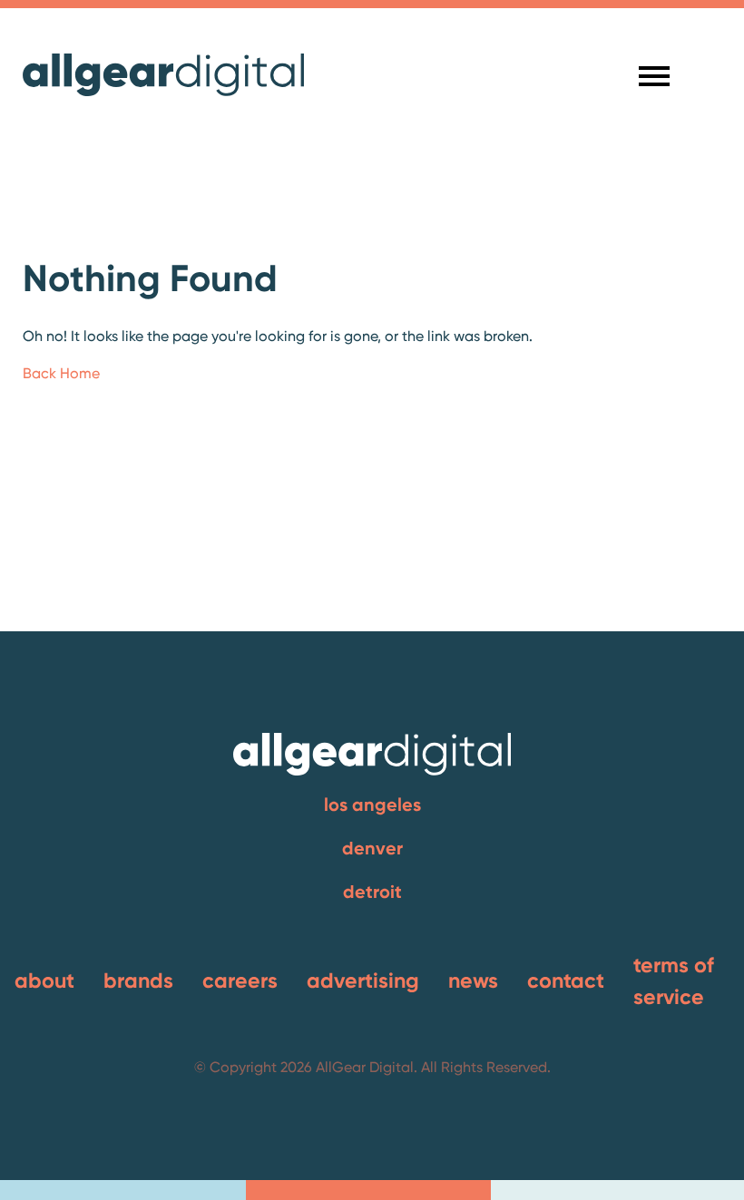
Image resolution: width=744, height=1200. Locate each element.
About (44, 980)
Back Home (61, 373)
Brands (138, 980)
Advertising (363, 980)
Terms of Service (673, 981)
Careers (240, 980)
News (473, 980)
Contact (565, 980)
